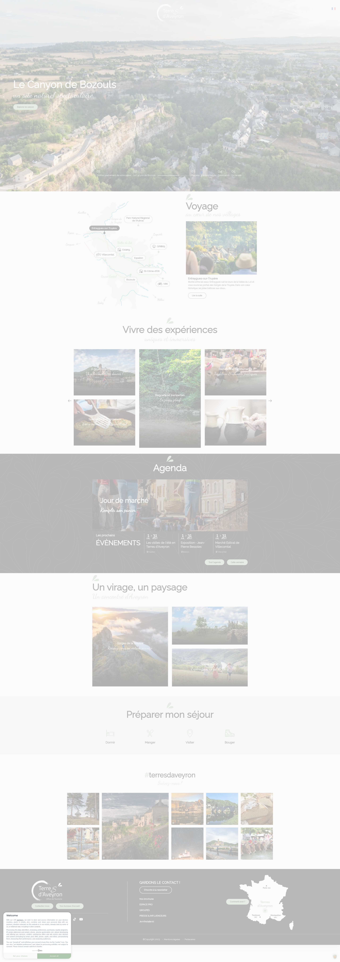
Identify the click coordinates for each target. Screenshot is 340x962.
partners (20, 920)
